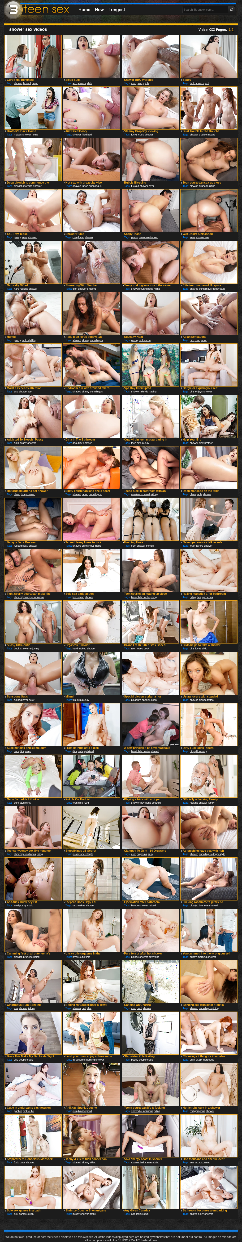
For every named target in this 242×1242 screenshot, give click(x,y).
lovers (199, 545)
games (23, 1213)
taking (31, 1008)
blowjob (18, 185)
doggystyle (218, 288)
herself (27, 83)
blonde (203, 699)
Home (84, 9)
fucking (24, 288)
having (152, 391)
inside (139, 1213)
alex (201, 442)
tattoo (85, 185)
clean (147, 340)
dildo (32, 340)
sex (75, 83)
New (99, 9)
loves (76, 597)
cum (133, 83)
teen (133, 442)
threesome (79, 1059)
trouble (203, 134)
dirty (80, 442)
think (28, 802)
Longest (116, 9)
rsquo (35, 83)
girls (192, 340)
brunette (203, 185)
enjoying (34, 648)
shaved (77, 185)
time (23, 494)
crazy (199, 1059)
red (192, 1111)
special (146, 699)
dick (75, 288)
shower (18, 83)
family (211, 802)
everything (153, 1162)
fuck (192, 83)
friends (144, 391)
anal (16, 905)
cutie (80, 751)
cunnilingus (95, 185)
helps (143, 1162)
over (151, 185)
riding (212, 185)
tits (74, 699)
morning (27, 185)
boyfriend (145, 802)
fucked (135, 185)
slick (89, 83)
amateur (136, 494)
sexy (24, 237)
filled (84, 134)
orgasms (142, 854)
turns (198, 1162)
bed (89, 134)
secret (84, 854)
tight (147, 83)
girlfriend (89, 751)
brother (208, 442)
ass (16, 391)
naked (152, 905)
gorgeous (207, 597)
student (91, 288)
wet (207, 83)
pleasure (136, 699)
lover (81, 237)
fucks (134, 134)
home (35, 134)
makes (18, 134)
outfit (192, 1059)
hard (16, 288)
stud (197, 340)
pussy (140, 83)
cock (141, 134)
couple (22, 1059)
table (199, 494)
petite (93, 1213)
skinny (85, 340)
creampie (144, 237)
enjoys (199, 391)
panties (18, 1111)
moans (211, 134)
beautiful (156, 802)
